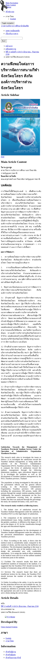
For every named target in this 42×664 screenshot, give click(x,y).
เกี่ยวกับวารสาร (12, 34)
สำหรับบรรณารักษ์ (13, 658)
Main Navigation (12, 3)
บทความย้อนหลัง (13, 31)
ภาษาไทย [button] (10, 16)
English (13, 19)
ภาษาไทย (10, 641)
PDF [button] (2, 157)
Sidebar (8, 7)
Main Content (11, 5)
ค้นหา (4, 41)
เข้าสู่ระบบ (10, 12)
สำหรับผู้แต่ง (11, 655)
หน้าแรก (9, 46)
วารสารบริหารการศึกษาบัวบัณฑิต (15, 26)
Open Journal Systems (9, 627)
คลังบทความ (11, 49)
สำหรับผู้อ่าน (11, 652)
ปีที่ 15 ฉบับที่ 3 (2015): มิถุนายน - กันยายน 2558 (19, 606)
